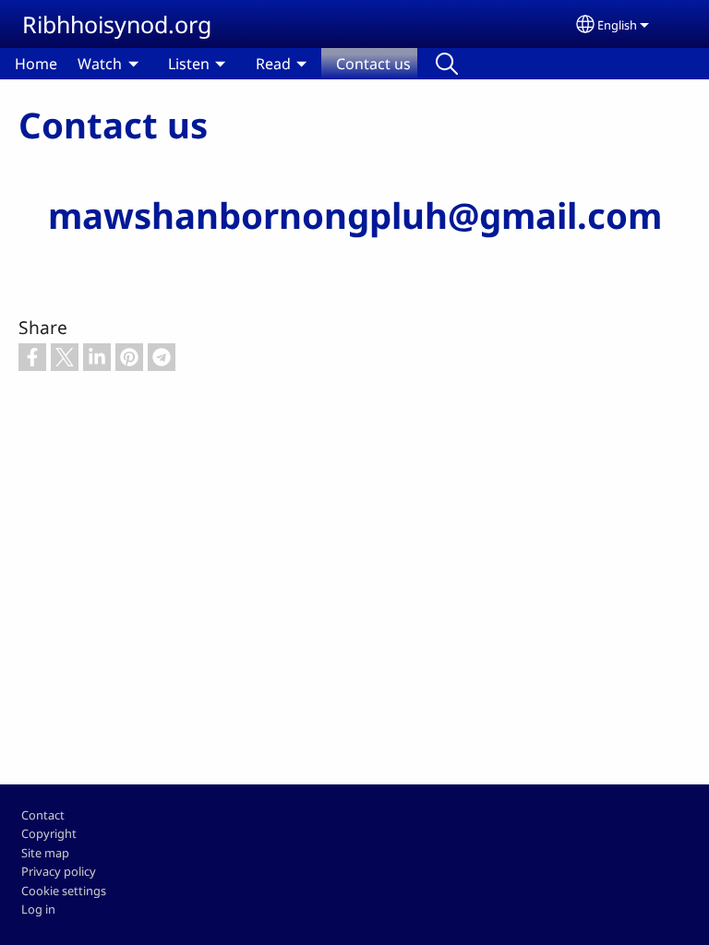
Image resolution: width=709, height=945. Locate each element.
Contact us (373, 64)
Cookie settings (63, 890)
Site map (45, 852)
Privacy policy (58, 871)
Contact (43, 815)
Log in (38, 909)
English (617, 25)
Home (36, 64)
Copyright (49, 833)
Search (446, 63)
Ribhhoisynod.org (116, 24)
